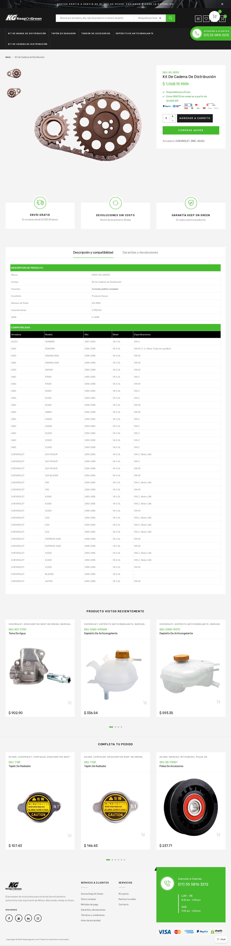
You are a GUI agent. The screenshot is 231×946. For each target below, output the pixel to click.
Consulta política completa (105, 289)
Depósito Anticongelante (116, 624)
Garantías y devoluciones (140, 252)
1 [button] (111, 727)
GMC (193, 141)
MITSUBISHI (187, 757)
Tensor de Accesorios (95, 33)
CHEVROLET (183, 141)
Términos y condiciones (93, 915)
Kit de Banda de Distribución (27, 33)
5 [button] (121, 859)
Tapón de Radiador (63, 33)
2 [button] (115, 727)
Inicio (8, 57)
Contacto (124, 904)
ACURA (13, 757)
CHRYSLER (39, 757)
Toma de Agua (17, 633)
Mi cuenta (124, 894)
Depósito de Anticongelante (135, 33)
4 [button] (121, 727)
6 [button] (124, 859)
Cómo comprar (88, 899)
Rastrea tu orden (127, 899)
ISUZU (201, 141)
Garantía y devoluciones (93, 910)
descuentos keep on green (41, 624)
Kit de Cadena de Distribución (27, 44)
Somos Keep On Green (92, 894)
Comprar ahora (190, 130)
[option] (87, 127)
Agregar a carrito (194, 118)
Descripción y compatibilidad (93, 252)
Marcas (65, 624)
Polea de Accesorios (171, 766)
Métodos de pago (89, 904)
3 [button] (118, 727)
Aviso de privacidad (90, 920)
